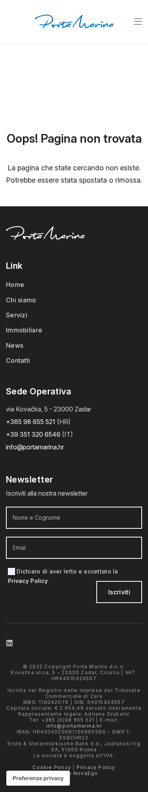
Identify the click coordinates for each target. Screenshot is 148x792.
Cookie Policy (51, 767)
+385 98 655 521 (30, 422)
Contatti (18, 360)
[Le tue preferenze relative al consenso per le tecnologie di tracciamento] (38, 778)
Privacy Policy (28, 580)
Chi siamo (21, 300)
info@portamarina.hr (35, 447)
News (14, 345)
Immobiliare (24, 330)
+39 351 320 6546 (34, 434)
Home (15, 285)
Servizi (16, 315)
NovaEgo (85, 773)
